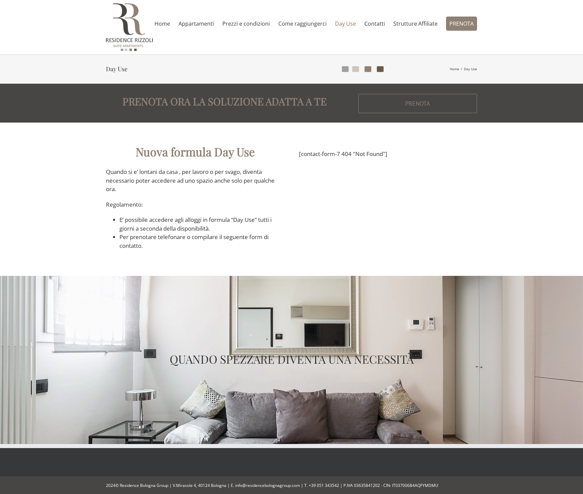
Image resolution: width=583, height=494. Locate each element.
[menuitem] (166, 23)
